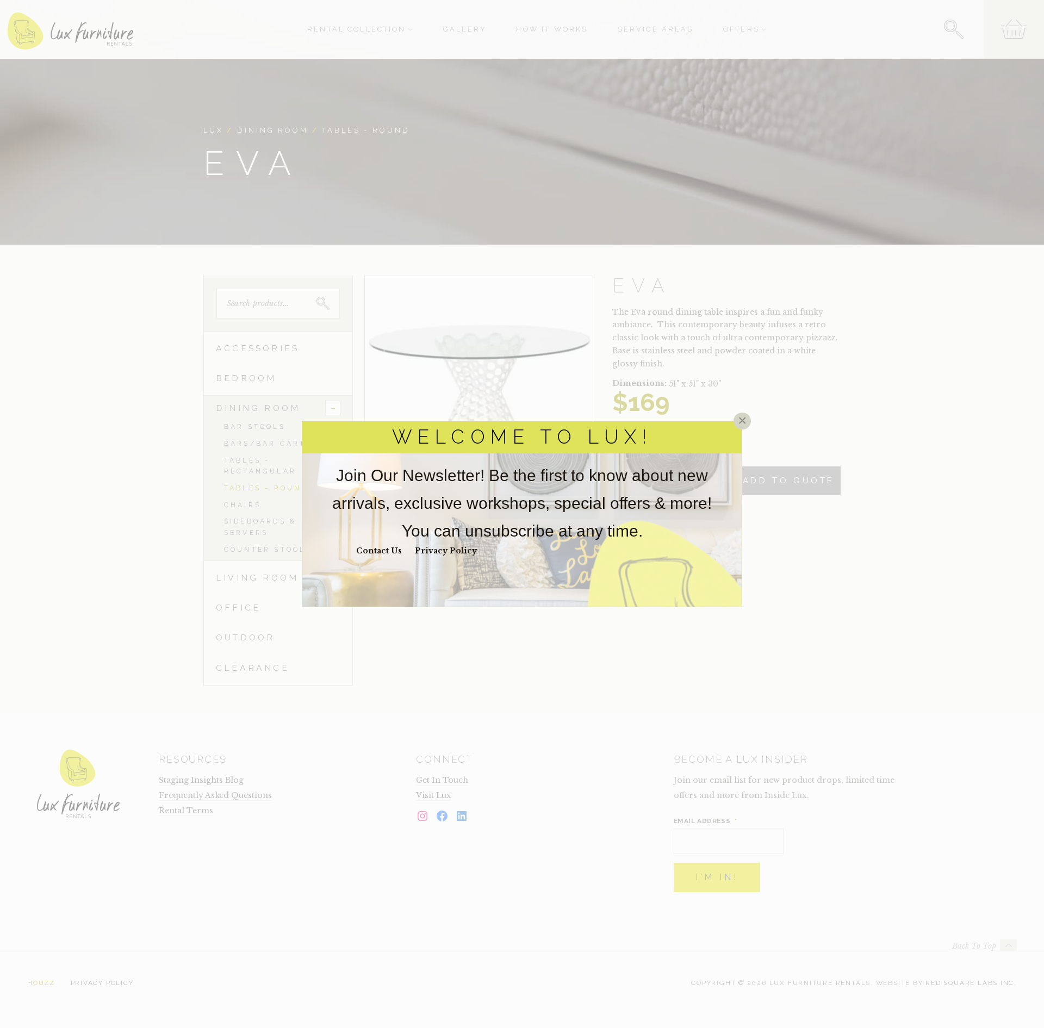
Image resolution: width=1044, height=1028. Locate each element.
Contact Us (379, 551)
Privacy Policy (446, 551)
